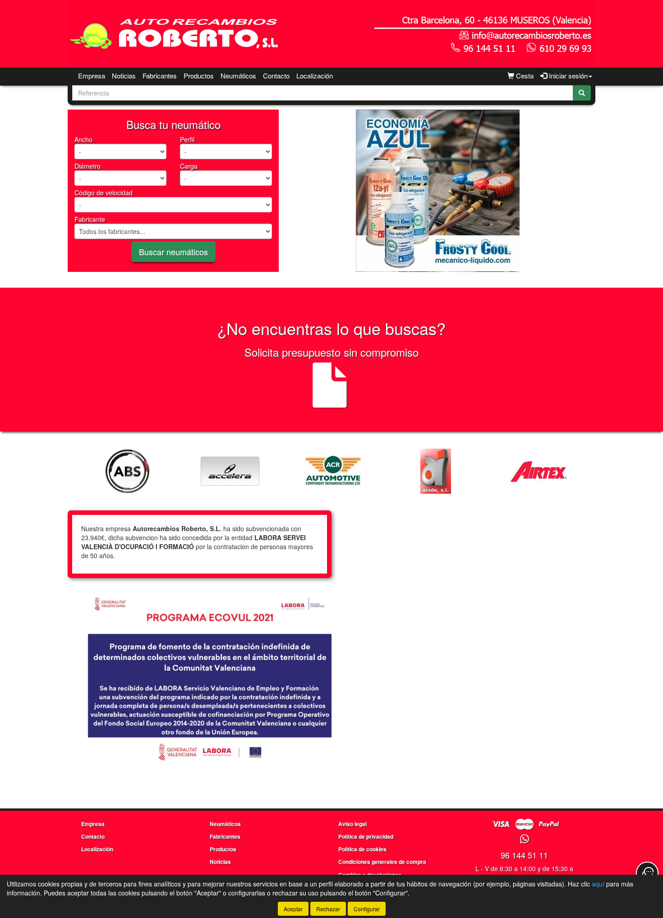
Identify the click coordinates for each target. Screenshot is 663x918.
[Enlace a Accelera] (230, 471)
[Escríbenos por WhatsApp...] (524, 839)
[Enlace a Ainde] (436, 471)
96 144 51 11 (524, 855)
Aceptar (293, 909)
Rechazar (328, 909)
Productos (199, 75)
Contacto (276, 75)
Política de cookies (362, 849)
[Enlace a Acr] (333, 471)
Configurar (367, 909)
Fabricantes (160, 75)
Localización (314, 75)
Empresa (91, 75)
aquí (598, 883)
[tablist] (437, 191)
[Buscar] (582, 93)
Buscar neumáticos (173, 251)
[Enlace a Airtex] (538, 471)
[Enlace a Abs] (127, 471)
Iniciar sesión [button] (567, 75)
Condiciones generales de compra (382, 862)
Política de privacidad (365, 836)
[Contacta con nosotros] (647, 873)
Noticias (124, 75)
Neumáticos (238, 75)
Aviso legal (352, 824)
